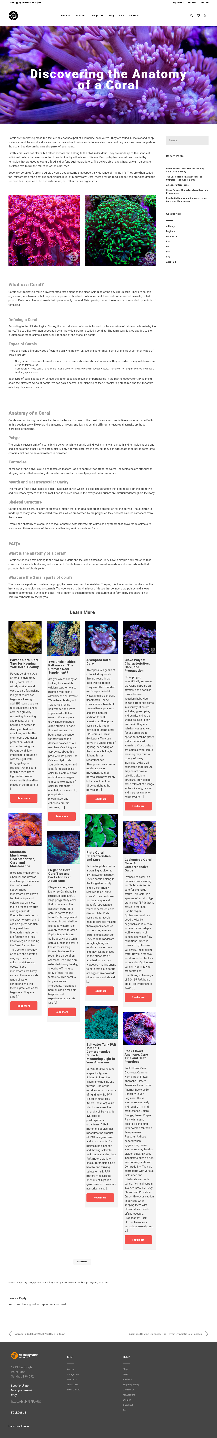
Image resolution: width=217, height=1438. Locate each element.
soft (168, 252)
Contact (134, 15)
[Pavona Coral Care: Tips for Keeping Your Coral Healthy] (25, 637)
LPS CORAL (72, 1384)
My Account (178, 3)
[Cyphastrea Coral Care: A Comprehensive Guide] (139, 837)
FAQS (125, 1374)
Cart (125, 1410)
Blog (111, 15)
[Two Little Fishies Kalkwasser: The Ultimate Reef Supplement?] (63, 638)
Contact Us (128, 1390)
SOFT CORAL (73, 1390)
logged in (32, 1304)
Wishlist (192, 3)
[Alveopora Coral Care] (101, 637)
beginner (93, 1282)
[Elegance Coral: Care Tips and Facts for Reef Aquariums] (63, 847)
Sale (121, 15)
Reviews (127, 1379)
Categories (96, 15)
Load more (82, 1262)
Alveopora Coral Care (177, 185)
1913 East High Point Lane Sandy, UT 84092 (22, 1371)
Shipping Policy (131, 1384)
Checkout (204, 3)
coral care (103, 1282)
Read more (23, 798)
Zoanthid (171, 262)
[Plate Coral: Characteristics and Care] (101, 830)
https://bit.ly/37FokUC (26, 1401)
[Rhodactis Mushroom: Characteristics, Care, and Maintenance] (25, 829)
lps (167, 246)
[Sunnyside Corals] (13, 16)
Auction (80, 15)
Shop (64, 15)
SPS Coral (72, 1379)
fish (168, 241)
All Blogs (83, 1282)
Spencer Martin (69, 1282)
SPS (168, 257)
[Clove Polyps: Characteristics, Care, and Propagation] (139, 637)
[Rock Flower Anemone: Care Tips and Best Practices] (139, 1028)
